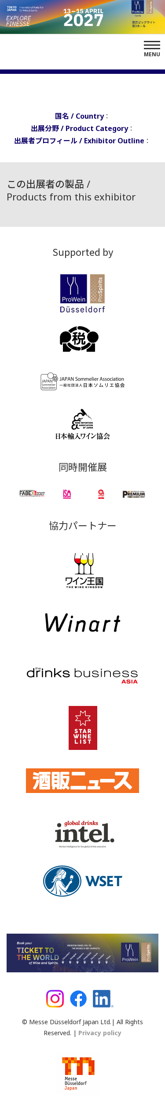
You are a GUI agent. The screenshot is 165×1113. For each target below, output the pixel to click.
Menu (152, 54)
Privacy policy (99, 1033)
